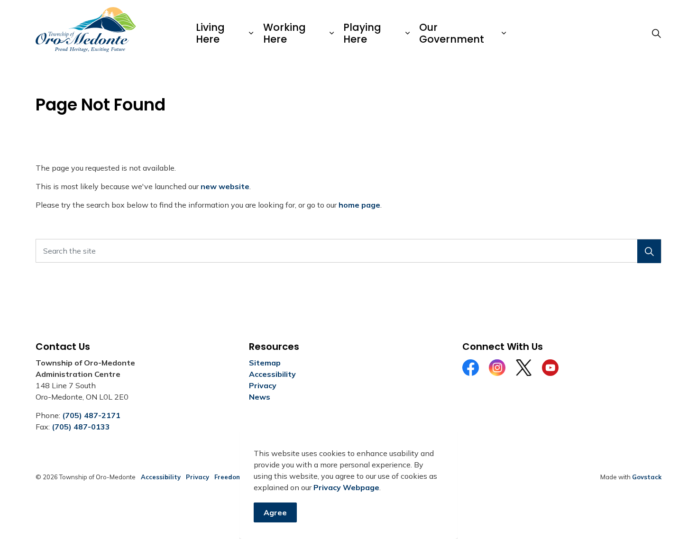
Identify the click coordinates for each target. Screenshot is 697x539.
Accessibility (272, 374)
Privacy (262, 385)
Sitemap (265, 362)
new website (225, 186)
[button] (649, 251)
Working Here (284, 33)
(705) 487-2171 (91, 415)
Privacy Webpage (346, 487)
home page (359, 205)
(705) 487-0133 (81, 426)
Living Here (210, 33)
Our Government (451, 33)
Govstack (646, 477)
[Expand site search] (656, 33)
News (259, 397)
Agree (275, 512)
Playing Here (362, 33)
